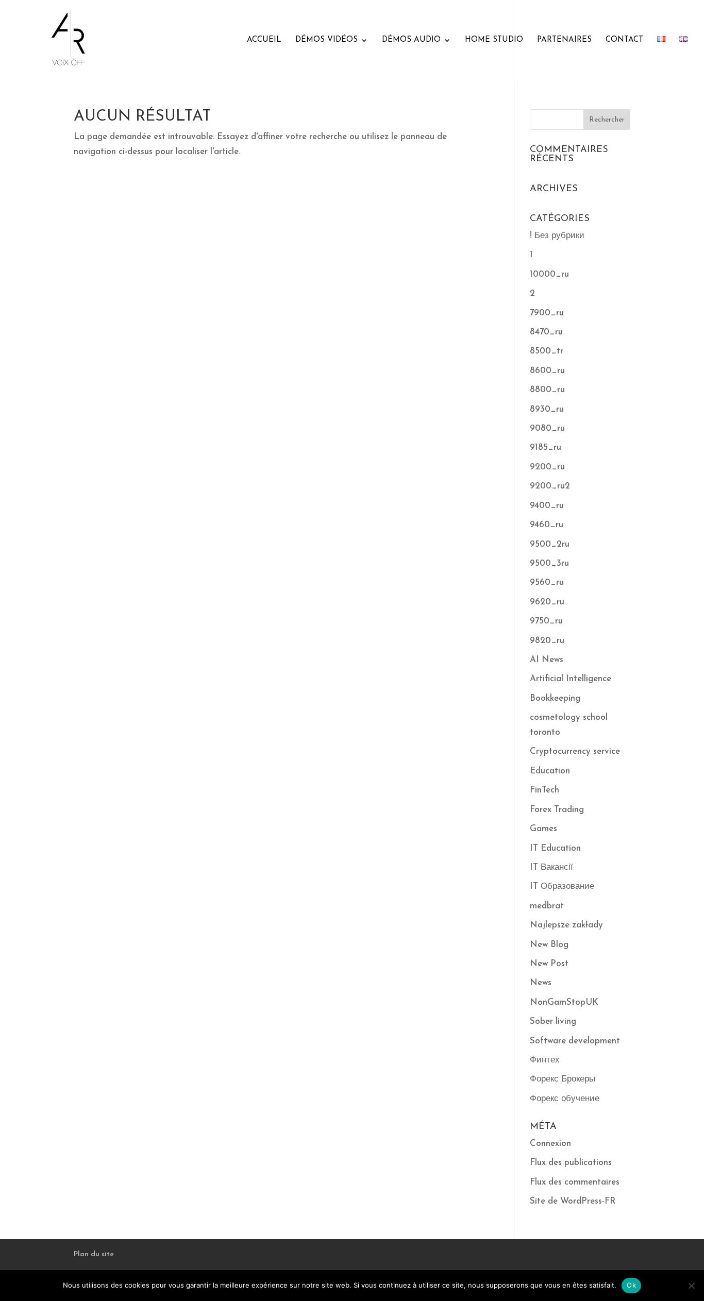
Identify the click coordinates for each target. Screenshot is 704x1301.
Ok (631, 1285)
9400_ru (547, 505)
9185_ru (545, 447)
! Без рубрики (557, 235)
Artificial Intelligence (570, 678)
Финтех (545, 1060)
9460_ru (546, 524)
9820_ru (547, 640)
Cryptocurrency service (575, 751)
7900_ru (547, 313)
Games (543, 828)
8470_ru (546, 332)
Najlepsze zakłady (566, 925)
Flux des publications (571, 1162)
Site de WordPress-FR (573, 1201)
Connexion (550, 1143)
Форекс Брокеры (562, 1079)
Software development (575, 1041)
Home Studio (494, 40)
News (540, 982)
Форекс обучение (564, 1098)
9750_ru (546, 621)
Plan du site (94, 1254)
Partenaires (564, 40)
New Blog (549, 944)
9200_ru (547, 467)
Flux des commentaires (574, 1182)
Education (550, 771)
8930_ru (547, 409)
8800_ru (547, 389)
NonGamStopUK (564, 1002)
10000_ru (549, 274)
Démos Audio (411, 40)
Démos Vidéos (326, 40)
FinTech (544, 790)
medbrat (547, 906)
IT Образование (562, 886)
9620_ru (547, 602)
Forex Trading (557, 809)
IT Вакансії (551, 867)
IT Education (555, 848)
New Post (549, 963)
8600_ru (547, 370)
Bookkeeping (555, 698)
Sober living (553, 1021)
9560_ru (547, 582)
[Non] (691, 1285)
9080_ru (547, 428)
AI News (546, 659)
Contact (624, 40)
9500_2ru (549, 544)
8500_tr (546, 351)
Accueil (264, 40)
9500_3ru (549, 563)
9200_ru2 (550, 486)
